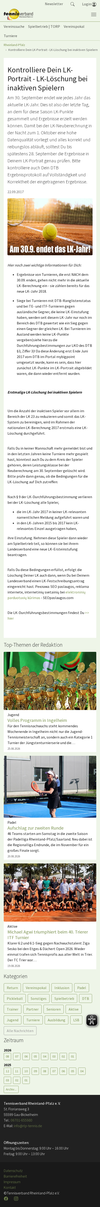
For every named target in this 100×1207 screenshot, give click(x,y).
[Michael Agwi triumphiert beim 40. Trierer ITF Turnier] (50, 892)
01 (72, 1056)
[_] (50, 226)
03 (54, 1056)
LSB (76, 1020)
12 (7, 1071)
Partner (32, 1009)
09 (35, 1071)
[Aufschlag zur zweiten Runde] (50, 786)
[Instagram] (16, 1198)
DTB (85, 998)
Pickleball (15, 998)
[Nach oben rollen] (90, 1197)
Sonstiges (39, 998)
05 (35, 1056)
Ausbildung (56, 1020)
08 (7, 1056)
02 (63, 1056)
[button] (72, 3)
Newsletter (54, 3)
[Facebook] (6, 1198)
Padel (81, 987)
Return (12, 987)
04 (44, 1056)
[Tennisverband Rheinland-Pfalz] (18, 14)
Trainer (12, 1009)
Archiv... (11, 1089)
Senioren (54, 1009)
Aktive (74, 1009)
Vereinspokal (36, 987)
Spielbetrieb (64, 998)
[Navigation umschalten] (93, 14)
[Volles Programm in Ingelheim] (50, 680)
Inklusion (61, 987)
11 (16, 1071)
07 (16, 1056)
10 (26, 1071)
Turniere (33, 1020)
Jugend (12, 1020)
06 (26, 1056)
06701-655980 (21, 1120)
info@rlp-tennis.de (27, 1125)
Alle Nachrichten (20, 1030)
